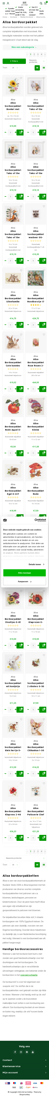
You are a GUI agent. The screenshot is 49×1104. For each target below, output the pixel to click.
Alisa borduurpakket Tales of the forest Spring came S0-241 (36, 106)
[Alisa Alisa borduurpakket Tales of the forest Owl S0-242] (13, 150)
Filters (15, 61)
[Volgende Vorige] (45, 54)
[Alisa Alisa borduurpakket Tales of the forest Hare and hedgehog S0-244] (35, 150)
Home (5, 17)
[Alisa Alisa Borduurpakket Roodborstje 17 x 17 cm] (35, 278)
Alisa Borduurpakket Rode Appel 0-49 (13, 426)
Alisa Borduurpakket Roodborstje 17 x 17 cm (35, 298)
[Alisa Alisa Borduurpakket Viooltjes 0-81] (13, 599)
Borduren (13, 17)
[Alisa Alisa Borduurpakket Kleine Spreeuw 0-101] (35, 406)
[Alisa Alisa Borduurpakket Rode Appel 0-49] (13, 406)
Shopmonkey (24, 1094)
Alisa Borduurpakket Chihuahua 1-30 (35, 747)
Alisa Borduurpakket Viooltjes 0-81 (13, 619)
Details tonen (35, 564)
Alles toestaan (24, 573)
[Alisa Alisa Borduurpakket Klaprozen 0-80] (35, 599)
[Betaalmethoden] (7, 1083)
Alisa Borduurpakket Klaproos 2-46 (13, 811)
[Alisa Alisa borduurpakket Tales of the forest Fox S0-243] (13, 214)
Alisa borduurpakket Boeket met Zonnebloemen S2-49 (13, 106)
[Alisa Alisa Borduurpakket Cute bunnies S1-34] (13, 342)
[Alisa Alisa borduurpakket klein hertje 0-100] (13, 727)
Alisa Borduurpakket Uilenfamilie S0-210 (13, 298)
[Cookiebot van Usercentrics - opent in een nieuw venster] (35, 520)
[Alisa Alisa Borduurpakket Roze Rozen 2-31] (35, 342)
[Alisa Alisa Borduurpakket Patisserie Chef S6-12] (35, 791)
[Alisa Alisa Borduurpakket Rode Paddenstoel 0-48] (35, 470)
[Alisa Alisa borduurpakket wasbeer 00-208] (35, 214)
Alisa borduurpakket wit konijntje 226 (13, 683)
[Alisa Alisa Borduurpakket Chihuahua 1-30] (35, 727)
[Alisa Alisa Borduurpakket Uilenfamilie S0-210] (13, 278)
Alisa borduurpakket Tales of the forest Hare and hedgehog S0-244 (36, 170)
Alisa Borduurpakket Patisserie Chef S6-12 (35, 811)
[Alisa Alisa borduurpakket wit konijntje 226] (13, 663)
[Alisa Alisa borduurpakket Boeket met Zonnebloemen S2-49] (13, 86)
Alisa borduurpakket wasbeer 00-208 (36, 234)
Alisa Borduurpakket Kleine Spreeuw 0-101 (36, 426)
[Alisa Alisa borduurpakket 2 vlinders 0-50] (35, 663)
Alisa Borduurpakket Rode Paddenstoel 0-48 (35, 491)
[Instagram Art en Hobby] (21, 1052)
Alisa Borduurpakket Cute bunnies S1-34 (13, 362)
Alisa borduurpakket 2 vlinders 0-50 (35, 683)
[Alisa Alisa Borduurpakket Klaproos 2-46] (13, 791)
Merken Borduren (26, 17)
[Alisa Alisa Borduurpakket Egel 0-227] (13, 470)
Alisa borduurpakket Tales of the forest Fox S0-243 (13, 234)
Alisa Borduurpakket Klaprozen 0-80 (36, 619)
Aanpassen (23, 581)
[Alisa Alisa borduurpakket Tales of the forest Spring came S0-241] (35, 86)
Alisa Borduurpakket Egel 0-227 (13, 490)
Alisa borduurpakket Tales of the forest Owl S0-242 (13, 170)
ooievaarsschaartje (29, 975)
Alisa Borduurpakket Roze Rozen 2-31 (36, 362)
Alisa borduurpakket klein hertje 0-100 (13, 747)
